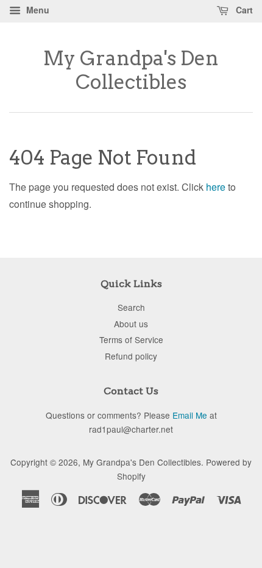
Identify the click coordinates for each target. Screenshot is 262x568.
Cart (243, 10)
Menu (36, 10)
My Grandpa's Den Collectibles (131, 70)
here (215, 187)
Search (131, 307)
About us (131, 324)
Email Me (189, 415)
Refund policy (131, 356)
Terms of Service (131, 339)
